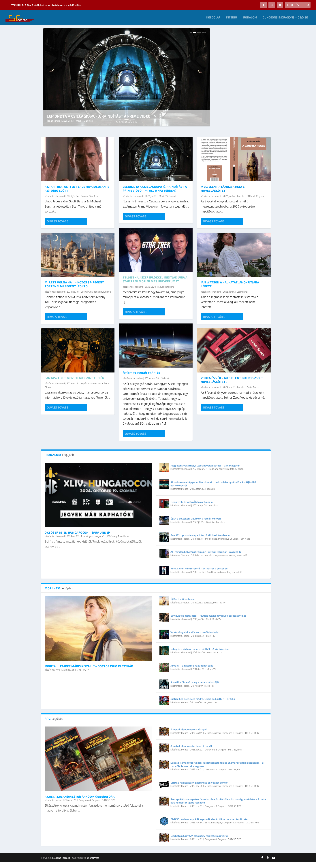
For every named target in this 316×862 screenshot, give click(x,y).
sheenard (55, 120)
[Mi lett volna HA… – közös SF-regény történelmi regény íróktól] (77, 255)
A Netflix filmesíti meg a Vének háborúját (194, 682)
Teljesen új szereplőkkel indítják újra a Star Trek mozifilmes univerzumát (155, 279)
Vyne (57, 669)
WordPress (93, 857)
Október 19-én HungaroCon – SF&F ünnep (77, 532)
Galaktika (210, 522)
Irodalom (249, 17)
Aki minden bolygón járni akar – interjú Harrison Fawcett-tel (206, 551)
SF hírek (165, 378)
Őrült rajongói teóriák (141, 373)
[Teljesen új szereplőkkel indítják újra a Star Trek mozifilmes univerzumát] (156, 250)
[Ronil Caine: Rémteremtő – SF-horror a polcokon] (164, 570)
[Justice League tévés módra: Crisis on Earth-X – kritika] (164, 700)
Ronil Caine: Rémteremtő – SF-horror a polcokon (198, 568)
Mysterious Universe (228, 538)
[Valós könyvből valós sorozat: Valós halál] (164, 634)
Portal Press (253, 387)
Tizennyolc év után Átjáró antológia (191, 501)
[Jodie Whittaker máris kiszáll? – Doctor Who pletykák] (98, 628)
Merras (184, 489)
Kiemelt (107, 291)
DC (205, 702)
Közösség (112, 536)
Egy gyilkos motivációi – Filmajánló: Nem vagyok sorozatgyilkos (208, 615)
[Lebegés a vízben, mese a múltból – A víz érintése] (164, 650)
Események (87, 291)
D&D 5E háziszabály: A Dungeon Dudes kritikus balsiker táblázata (209, 819)
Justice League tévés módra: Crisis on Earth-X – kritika (202, 698)
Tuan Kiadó (123, 536)
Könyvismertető (226, 469)
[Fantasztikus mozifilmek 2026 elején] (77, 350)
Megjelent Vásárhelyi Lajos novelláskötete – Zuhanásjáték (205, 465)
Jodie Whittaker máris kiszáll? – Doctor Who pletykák (89, 666)
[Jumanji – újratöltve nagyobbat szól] (164, 667)
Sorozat (84, 196)
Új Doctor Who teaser (183, 599)
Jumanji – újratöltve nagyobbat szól (191, 665)
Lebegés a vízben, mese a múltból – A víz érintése (199, 648)
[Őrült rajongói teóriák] (156, 345)
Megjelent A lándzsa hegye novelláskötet (89, 116)
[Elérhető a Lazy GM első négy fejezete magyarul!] (164, 837)
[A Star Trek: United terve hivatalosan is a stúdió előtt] (77, 159)
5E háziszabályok (212, 733)
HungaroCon (100, 536)
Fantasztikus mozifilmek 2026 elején (74, 378)
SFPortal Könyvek (93, 120)
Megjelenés (211, 538)
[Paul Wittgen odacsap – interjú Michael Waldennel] (164, 537)
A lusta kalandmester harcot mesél (191, 746)
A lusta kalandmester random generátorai (80, 796)
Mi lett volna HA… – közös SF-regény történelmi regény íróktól (74, 284)
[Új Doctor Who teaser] (164, 600)
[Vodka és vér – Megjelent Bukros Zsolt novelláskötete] (234, 350)
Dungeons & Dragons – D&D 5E (285, 17)
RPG (113, 800)
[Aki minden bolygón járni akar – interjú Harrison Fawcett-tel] (164, 553)
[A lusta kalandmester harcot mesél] (164, 747)
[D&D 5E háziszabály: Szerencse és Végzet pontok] (164, 784)
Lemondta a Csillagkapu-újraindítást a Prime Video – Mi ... (54, 5)
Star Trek (93, 196)
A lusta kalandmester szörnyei (188, 729)
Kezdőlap (213, 17)
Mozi (100, 383)
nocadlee (138, 378)
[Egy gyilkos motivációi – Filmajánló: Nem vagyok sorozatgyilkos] (164, 617)
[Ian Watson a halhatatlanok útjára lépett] (234, 255)
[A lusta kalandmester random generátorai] (98, 759)
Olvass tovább (57, 221)
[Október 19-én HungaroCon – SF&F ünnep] (98, 495)
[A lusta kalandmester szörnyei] (164, 731)
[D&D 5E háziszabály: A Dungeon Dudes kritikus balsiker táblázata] (164, 821)
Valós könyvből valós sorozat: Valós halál (194, 632)
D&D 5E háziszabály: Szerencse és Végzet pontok (199, 782)
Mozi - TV (163, 196)
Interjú (231, 17)
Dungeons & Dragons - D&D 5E (94, 800)
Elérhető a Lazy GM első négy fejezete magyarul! (199, 835)
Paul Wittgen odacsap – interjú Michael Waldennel (200, 535)
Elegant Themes (61, 857)
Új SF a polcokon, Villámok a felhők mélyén (195, 518)
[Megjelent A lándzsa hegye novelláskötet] (234, 159)
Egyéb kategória (89, 383)
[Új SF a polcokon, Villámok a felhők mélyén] (164, 520)
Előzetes (208, 602)
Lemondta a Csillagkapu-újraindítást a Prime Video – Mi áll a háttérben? (155, 188)
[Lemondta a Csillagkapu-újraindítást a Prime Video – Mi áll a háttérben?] (156, 159)
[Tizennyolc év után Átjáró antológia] (164, 503)
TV (87, 669)
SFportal (239, 469)
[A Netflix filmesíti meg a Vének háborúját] (164, 684)
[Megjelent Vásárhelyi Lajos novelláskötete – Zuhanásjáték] (164, 467)
